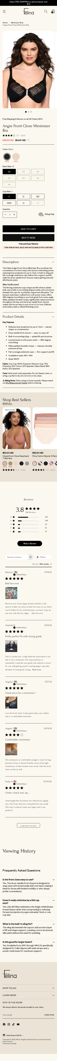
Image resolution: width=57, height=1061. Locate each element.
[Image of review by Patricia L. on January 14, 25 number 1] (11, 593)
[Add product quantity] (5, 215)
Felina (18, 1039)
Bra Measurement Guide (16, 382)
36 (38, 171)
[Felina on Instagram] (9, 1024)
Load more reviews (28, 826)
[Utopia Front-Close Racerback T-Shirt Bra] (17, 428)
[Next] (52, 3)
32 (9, 171)
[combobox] (42, 564)
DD (37, 196)
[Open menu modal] (4, 11)
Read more (36, 670)
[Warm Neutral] (16, 156)
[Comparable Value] (28, 140)
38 (9, 178)
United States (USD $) (13, 1035)
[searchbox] (16, 557)
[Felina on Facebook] (4, 1024)
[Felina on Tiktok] (13, 1024)
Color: (8, 149)
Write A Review (29, 543)
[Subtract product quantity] (14, 215)
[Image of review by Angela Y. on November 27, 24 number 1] (11, 703)
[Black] (7, 156)
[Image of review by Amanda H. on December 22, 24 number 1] (11, 646)
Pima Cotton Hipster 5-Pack (44, 456)
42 (38, 178)
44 (9, 184)
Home (5, 22)
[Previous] (4, 3)
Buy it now (28, 237)
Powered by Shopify (10, 1043)
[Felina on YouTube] (18, 1024)
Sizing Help (49, 214)
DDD (9, 203)
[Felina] (28, 11)
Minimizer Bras (17, 22)
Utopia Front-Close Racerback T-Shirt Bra (16, 457)
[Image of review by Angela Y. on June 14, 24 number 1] (11, 749)
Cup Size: (8, 191)
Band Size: (8, 166)
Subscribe (49, 1015)
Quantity (6, 209)
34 (23, 171)
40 (23, 178)
